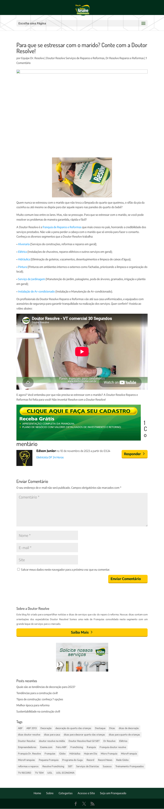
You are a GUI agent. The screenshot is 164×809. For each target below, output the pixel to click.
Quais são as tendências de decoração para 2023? (45, 687)
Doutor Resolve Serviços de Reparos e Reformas (75, 58)
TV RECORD (24, 772)
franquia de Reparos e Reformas (62, 227)
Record (90, 759)
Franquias (50, 753)
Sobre (50, 793)
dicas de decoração (129, 728)
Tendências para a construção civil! (37, 693)
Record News (105, 759)
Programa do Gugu (72, 759)
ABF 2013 (31, 728)
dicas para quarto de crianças (124, 734)
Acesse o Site (86, 793)
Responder (132, 454)
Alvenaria (24, 244)
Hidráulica (24, 259)
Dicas (112, 728)
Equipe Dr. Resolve (32, 58)
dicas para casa (52, 734)
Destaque (100, 728)
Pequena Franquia (48, 759)
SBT (70, 766)
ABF (20, 728)
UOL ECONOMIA (65, 772)
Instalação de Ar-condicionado (36, 291)
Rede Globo (122, 759)
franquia (91, 747)
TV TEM (39, 772)
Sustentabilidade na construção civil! (38, 711)
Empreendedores (27, 747)
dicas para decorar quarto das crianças (84, 734)
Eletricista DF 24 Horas (50, 457)
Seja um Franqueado (113, 793)
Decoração (46, 728)
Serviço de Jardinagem (31, 279)
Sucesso (107, 766)
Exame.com (46, 747)
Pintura (22, 267)
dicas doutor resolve (29, 734)
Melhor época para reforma (32, 705)
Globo (62, 753)
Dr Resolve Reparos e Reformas (125, 58)
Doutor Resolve (26, 740)
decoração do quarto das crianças (73, 728)
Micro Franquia (109, 753)
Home (37, 793)
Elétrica (22, 251)
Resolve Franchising (53, 766)
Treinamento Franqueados (129, 766)
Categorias (66, 793)
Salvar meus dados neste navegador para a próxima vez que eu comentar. (65, 569)
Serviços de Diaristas (87, 766)
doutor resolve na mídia (52, 740)
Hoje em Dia (90, 753)
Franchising (76, 747)
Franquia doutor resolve (113, 747)
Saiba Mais (80, 632)
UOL (49, 772)
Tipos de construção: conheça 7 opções (39, 699)
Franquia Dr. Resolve (29, 753)
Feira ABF (61, 747)
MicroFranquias (26, 759)
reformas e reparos (28, 766)
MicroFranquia (129, 753)
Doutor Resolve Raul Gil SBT (84, 740)
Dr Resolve (109, 740)
